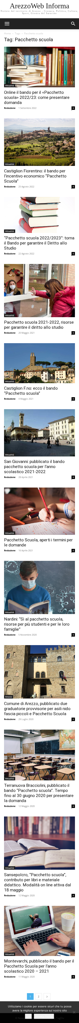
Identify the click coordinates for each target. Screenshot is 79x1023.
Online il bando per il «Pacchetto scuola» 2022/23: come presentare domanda (36, 97)
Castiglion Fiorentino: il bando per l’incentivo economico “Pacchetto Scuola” (35, 176)
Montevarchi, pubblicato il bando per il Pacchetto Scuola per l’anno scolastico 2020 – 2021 (39, 966)
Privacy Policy (43, 1016)
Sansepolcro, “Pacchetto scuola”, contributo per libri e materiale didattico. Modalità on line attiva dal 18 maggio (37, 882)
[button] (73, 23)
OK (28, 1016)
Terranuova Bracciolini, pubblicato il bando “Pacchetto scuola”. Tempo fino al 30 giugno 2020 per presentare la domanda (39, 793)
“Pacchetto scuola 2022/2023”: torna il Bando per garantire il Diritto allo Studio (39, 243)
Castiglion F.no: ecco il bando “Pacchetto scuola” (31, 391)
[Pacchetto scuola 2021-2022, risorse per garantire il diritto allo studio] (39, 290)
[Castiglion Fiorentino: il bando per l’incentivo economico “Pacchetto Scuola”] (39, 142)
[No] (74, 1012)
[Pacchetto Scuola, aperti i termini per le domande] (39, 511)
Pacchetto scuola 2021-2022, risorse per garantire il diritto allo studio (39, 325)
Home (7, 33)
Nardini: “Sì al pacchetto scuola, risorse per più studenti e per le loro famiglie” (36, 624)
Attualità (9, 85)
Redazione (10, 107)
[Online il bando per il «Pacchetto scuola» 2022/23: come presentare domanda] (39, 67)
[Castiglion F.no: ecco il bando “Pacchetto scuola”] (39, 363)
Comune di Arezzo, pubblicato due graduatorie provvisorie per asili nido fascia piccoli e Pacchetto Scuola (37, 708)
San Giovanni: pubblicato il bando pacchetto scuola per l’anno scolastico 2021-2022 (34, 466)
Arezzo (8, 696)
